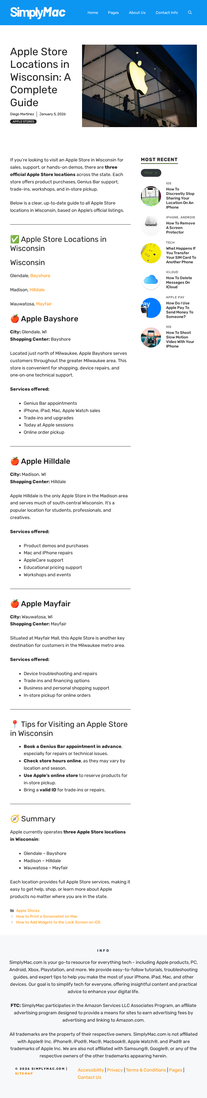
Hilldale (37, 290)
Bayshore (40, 275)
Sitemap (24, 1073)
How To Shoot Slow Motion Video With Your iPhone (180, 339)
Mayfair (44, 304)
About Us (137, 12)
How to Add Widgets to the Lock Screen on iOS (58, 922)
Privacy (115, 1070)
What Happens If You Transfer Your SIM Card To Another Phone (181, 255)
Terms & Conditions (146, 1070)
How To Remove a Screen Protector (180, 228)
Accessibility (91, 1070)
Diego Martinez (22, 114)
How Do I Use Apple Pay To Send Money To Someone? (179, 310)
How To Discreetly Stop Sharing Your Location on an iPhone (180, 198)
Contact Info (167, 12)
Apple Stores (23, 121)
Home (93, 12)
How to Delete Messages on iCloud (179, 282)
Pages (113, 12)
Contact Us (89, 1077)
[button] (190, 12)
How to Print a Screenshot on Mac (46, 916)
